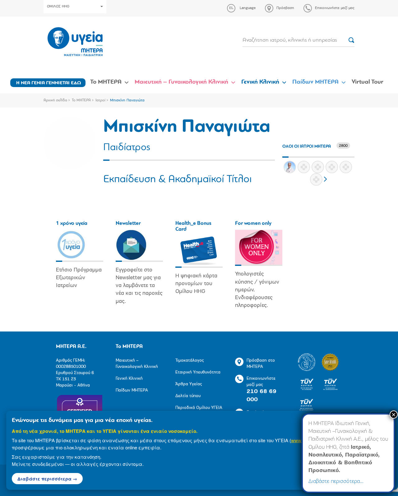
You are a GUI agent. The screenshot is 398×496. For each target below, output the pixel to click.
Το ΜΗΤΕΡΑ (106, 82)
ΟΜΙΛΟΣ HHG (58, 6)
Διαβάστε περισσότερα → (47, 478)
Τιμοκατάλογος (189, 360)
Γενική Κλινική (260, 82)
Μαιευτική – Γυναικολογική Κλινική (181, 82)
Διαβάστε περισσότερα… (335, 481)
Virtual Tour (367, 82)
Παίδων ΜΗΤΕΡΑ (315, 82)
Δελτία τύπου (188, 396)
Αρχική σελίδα (55, 100)
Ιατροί (100, 100)
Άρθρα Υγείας (188, 384)
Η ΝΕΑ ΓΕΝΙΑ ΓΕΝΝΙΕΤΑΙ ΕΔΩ (48, 83)
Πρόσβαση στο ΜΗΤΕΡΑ (261, 363)
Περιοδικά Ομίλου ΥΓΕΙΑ (198, 408)
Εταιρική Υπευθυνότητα (197, 372)
